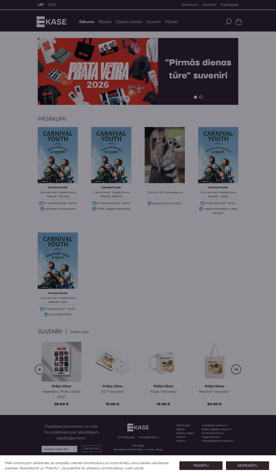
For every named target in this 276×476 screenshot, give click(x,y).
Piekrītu (201, 465)
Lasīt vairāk (134, 468)
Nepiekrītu (247, 465)
